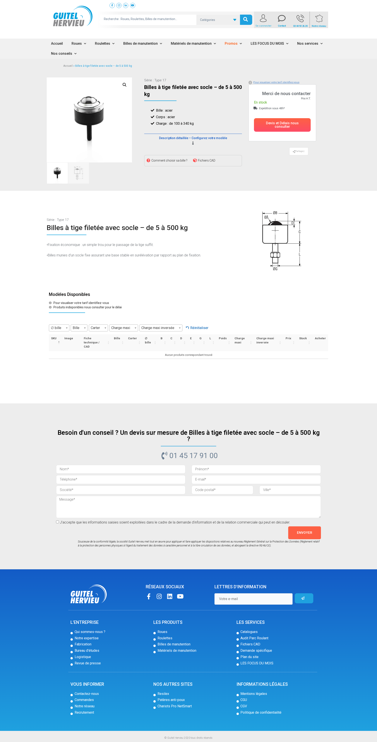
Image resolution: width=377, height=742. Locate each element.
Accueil (57, 43)
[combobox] (59, 327)
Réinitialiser (199, 328)
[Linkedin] (170, 596)
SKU (54, 338)
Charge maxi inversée (265, 340)
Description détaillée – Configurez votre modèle (193, 138)
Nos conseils (61, 53)
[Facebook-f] (149, 596)
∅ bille (148, 340)
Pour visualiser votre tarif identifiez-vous (276, 82)
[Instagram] (159, 596)
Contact (282, 25)
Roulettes (102, 43)
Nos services (307, 43)
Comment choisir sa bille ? (169, 160)
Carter (132, 338)
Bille (117, 338)
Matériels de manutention (191, 43)
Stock (303, 338)
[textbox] (59, 328)
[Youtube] (180, 596)
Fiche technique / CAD (91, 342)
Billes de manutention (140, 43)
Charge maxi (240, 340)
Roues (77, 43)
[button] (282, 125)
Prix (288, 338)
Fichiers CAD (206, 160)
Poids (223, 338)
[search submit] (246, 20)
